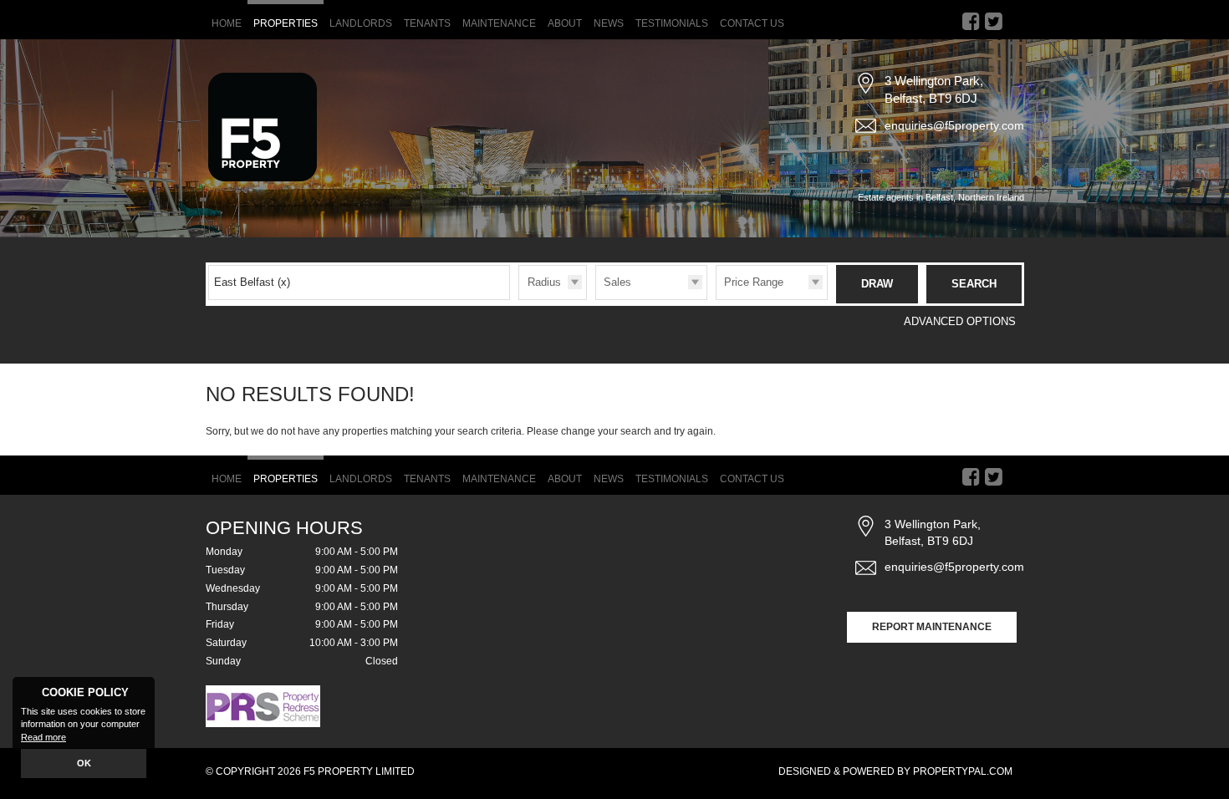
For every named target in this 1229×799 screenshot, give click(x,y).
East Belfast (252, 282)
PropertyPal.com (962, 771)
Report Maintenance (932, 627)
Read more (43, 737)
